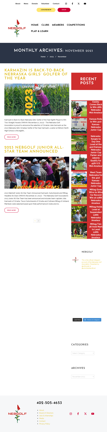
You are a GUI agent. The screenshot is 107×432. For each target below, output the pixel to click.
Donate (35, 4)
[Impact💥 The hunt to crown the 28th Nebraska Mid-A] (98, 274)
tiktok (91, 4)
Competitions (76, 25)
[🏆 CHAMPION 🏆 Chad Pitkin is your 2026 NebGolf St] (76, 300)
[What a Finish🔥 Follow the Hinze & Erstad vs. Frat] (87, 313)
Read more (11, 137)
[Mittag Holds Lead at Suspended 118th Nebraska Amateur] (79, 214)
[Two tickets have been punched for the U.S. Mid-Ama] (76, 313)
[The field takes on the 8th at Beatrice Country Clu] (76, 281)
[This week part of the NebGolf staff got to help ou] (98, 300)
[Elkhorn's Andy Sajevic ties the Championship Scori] (87, 274)
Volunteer (45, 4)
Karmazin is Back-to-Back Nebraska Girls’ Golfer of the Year (36, 74)
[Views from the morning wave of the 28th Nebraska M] (98, 281)
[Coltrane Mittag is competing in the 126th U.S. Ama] (98, 294)
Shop (64, 10)
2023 (52, 57)
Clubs (45, 25)
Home (35, 25)
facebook (72, 4)
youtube (85, 4)
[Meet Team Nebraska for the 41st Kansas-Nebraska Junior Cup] (79, 179)
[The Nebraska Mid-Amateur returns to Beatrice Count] (76, 287)
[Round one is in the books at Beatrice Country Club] (87, 281)
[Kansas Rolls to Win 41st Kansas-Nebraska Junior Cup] (79, 126)
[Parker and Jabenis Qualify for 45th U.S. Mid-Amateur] (79, 162)
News (26, 4)
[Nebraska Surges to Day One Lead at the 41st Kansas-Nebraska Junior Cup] (79, 143)
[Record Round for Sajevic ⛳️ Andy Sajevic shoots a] (76, 274)
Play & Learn (39, 31)
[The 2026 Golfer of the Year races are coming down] (98, 287)
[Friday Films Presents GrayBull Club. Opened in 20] (87, 294)
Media (41, 418)
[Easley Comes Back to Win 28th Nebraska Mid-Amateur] (79, 109)
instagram (66, 4)
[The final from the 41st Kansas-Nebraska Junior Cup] (76, 307)
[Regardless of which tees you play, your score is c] (87, 287)
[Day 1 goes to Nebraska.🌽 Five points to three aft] (98, 307)
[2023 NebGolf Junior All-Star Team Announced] (36, 173)
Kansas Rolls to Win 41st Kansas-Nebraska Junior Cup (95, 124)
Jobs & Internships (46, 416)
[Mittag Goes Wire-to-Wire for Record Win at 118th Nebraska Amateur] (79, 196)
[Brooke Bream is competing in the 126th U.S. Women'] (87, 307)
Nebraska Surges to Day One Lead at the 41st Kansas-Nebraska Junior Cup (95, 144)
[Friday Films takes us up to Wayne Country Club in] (87, 300)
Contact (56, 4)
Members (58, 25)
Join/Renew (46, 10)
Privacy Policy (44, 424)
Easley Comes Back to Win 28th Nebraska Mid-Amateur (95, 107)
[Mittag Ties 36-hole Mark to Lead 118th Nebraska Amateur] (79, 231)
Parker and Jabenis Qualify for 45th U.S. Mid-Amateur (95, 160)
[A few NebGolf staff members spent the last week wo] (76, 294)
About (17, 4)
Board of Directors (46, 413)
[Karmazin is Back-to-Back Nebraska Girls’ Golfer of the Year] (36, 99)
